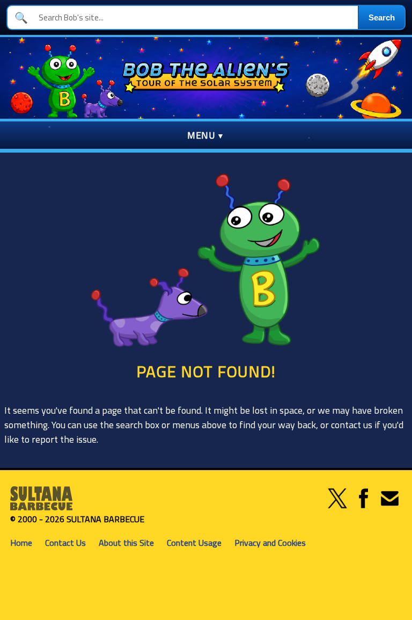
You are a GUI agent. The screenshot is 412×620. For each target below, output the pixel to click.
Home (21, 542)
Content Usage (194, 542)
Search (382, 17)
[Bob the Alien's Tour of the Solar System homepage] (206, 78)
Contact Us (65, 542)
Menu (201, 135)
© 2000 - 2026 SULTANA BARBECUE (77, 519)
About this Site (126, 542)
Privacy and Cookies (270, 542)
